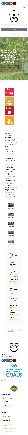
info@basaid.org (6, 407)
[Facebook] (3, 3)
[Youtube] (11, 3)
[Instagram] (14, 3)
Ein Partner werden (9, 428)
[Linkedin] (7, 3)
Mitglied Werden (8, 425)
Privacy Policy (7, 416)
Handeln (14, 34)
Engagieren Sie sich (9, 431)
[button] (14, 25)
